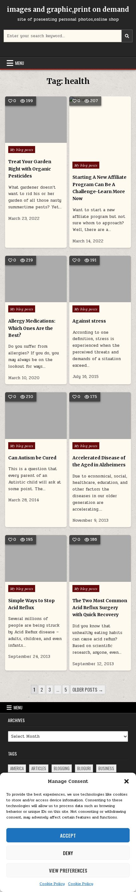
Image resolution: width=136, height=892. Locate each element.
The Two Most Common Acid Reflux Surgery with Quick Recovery (99, 608)
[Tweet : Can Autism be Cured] (26, 435)
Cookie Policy (52, 884)
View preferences (68, 870)
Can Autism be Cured (32, 458)
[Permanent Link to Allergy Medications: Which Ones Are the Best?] (36, 279)
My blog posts (22, 149)
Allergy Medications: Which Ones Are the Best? (31, 328)
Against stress (89, 321)
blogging (62, 768)
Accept (68, 835)
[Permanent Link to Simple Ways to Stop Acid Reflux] (36, 558)
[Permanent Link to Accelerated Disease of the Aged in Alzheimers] (100, 415)
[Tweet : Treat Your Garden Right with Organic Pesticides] (26, 139)
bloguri (84, 768)
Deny (68, 852)
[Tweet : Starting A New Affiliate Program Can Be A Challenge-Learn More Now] (86, 154)
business (106, 768)
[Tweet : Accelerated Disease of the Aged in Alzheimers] (90, 435)
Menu (19, 63)
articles (38, 768)
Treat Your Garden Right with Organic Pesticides (29, 169)
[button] (126, 781)
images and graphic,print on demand (68, 9)
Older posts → (87, 689)
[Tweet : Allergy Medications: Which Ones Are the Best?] (26, 298)
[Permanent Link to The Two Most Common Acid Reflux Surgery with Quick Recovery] (100, 558)
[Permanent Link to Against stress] (100, 279)
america (17, 768)
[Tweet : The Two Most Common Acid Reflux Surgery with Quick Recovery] (90, 578)
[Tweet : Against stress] (90, 298)
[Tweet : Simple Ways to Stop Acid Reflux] (26, 578)
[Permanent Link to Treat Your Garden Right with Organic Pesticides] (36, 119)
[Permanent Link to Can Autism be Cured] (36, 415)
